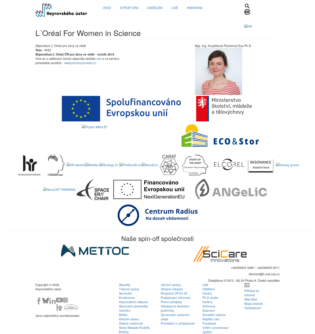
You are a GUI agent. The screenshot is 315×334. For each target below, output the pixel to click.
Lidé (205, 285)
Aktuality (124, 285)
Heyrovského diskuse (133, 302)
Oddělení (208, 289)
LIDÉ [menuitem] (174, 8)
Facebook (209, 323)
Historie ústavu (129, 319)
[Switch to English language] (262, 12)
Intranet (249, 295)
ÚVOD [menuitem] (107, 8)
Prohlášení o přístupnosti (178, 323)
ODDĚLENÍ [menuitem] (154, 8)
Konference (127, 297)
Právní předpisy (171, 302)
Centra (207, 293)
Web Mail (250, 299)
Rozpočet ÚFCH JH (174, 293)
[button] (235, 71)
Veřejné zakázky (172, 289)
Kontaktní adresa (214, 315)
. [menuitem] (249, 19)
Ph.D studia (210, 297)
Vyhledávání (252, 308)
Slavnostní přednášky (133, 306)
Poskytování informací (176, 297)
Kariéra (207, 302)
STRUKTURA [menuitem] (129, 8)
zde (98, 58)
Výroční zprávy (171, 285)
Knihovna (208, 306)
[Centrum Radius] (158, 215)
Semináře (125, 293)
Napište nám (211, 319)
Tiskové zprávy (129, 289)
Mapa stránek (253, 303)
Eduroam (208, 310)
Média (123, 315)
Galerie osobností (131, 323)
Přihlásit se (251, 291)
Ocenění (124, 310)
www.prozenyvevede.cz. (80, 63)
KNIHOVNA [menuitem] (194, 8)
